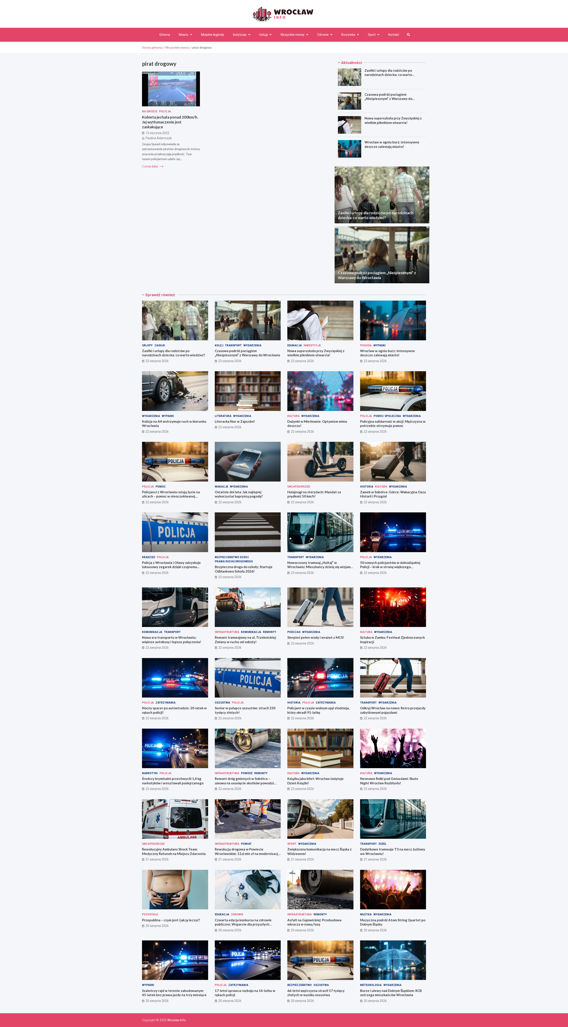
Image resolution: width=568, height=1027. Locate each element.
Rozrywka (348, 34)
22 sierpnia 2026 (302, 361)
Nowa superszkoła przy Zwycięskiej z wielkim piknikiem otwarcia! (393, 120)
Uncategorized (298, 486)
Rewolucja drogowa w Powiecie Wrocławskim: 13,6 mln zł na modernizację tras (247, 853)
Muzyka (366, 914)
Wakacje (221, 486)
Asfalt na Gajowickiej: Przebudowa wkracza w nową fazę (314, 922)
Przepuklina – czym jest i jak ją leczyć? (171, 920)
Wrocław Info (176, 1020)
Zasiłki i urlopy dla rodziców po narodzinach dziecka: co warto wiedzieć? (388, 74)
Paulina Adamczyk (159, 138)
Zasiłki (159, 345)
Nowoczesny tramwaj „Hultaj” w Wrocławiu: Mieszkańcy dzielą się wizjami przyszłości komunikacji (319, 567)
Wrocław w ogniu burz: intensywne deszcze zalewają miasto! (392, 144)
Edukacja (294, 345)
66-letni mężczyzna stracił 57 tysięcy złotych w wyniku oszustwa (316, 993)
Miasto (183, 34)
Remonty (269, 632)
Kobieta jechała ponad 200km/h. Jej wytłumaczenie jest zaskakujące (170, 122)
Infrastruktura (227, 632)
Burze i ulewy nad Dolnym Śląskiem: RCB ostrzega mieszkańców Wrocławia (391, 993)
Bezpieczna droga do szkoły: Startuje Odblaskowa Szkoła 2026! (243, 569)
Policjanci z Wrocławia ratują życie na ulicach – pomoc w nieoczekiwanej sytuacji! (171, 496)
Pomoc (161, 486)
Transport (233, 345)
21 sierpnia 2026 (157, 859)
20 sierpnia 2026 (157, 926)
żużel (383, 843)
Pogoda (366, 345)
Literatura (223, 416)
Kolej (219, 345)
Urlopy (147, 345)
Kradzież (148, 557)
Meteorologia (371, 985)
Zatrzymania (166, 702)
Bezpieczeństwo (299, 985)
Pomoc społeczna (387, 416)
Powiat (246, 843)
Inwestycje (312, 345)
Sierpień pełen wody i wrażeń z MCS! (315, 637)
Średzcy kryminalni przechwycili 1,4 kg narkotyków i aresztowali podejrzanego (172, 781)
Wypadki (379, 345)
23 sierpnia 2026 (157, 361)
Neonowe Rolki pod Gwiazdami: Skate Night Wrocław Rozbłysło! (389, 781)
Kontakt (393, 34)
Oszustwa (222, 702)
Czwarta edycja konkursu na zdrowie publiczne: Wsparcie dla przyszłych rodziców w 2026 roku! (243, 924)
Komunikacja (152, 632)
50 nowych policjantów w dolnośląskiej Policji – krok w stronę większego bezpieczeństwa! (390, 567)
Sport (372, 34)
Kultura (293, 416)
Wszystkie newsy (292, 34)
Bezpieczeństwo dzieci (232, 557)
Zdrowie (323, 34)
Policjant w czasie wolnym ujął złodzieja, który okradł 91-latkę (318, 710)
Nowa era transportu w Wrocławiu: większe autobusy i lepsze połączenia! (171, 639)
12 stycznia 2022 (157, 133)
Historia (366, 486)
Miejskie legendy (212, 34)
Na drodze (149, 111)
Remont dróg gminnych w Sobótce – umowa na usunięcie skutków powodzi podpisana (244, 783)
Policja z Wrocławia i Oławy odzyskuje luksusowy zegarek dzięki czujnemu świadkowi (171, 567)
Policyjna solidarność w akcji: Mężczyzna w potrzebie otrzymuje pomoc (393, 423)
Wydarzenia (252, 345)
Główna (164, 34)
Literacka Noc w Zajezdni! (235, 421)
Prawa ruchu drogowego (234, 561)
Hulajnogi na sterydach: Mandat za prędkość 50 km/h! (314, 494)
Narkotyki (150, 773)
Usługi (263, 34)
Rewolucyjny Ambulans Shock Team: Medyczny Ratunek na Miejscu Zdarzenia (174, 851)
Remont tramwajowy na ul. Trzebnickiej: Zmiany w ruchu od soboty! (245, 639)
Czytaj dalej (150, 166)
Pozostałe (150, 914)
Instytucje (240, 34)
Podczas (293, 632)
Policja (165, 111)
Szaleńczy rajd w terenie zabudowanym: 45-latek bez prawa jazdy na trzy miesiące (174, 993)
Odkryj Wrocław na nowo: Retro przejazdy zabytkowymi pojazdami (393, 710)
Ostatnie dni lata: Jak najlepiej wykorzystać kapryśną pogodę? (239, 494)
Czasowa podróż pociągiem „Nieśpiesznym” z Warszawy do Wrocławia (388, 98)
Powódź (246, 773)
